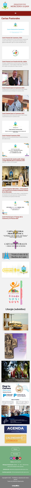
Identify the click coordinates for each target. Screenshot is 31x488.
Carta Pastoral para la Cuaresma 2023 (13, 113)
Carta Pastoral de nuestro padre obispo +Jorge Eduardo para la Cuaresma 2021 (13, 159)
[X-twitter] (17, 458)
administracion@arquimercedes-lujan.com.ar (19, 469)
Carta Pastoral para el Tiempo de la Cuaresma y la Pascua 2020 (12, 217)
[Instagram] (14, 458)
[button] (15, 13)
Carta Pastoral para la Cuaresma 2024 (13, 88)
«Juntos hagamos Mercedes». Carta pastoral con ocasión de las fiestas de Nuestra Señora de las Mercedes (15, 190)
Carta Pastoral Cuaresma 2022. (11, 135)
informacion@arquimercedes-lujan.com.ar (20, 472)
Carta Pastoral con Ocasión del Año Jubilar (14, 61)
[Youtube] (20, 458)
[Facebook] (11, 458)
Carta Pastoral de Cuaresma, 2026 (12, 37)
